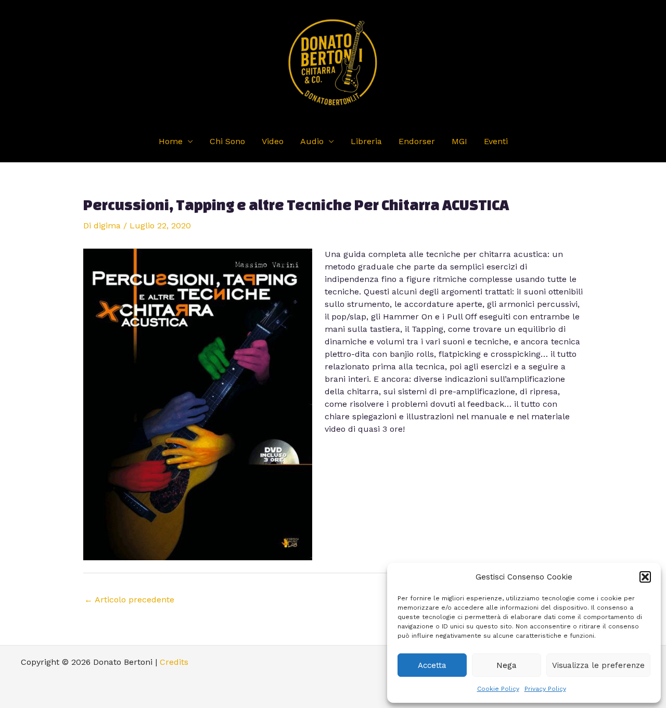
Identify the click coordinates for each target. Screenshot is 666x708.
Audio (312, 141)
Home (171, 141)
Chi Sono (227, 141)
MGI (459, 141)
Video (273, 141)
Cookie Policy (498, 688)
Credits (174, 662)
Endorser (417, 141)
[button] (645, 577)
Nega (506, 665)
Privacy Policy (545, 688)
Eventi (496, 141)
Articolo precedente (129, 599)
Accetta (432, 665)
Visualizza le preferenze (598, 665)
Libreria (366, 141)
